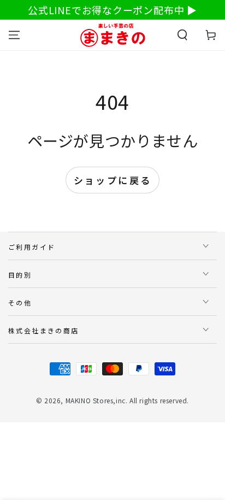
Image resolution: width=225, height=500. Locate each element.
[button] (182, 35)
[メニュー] (14, 35)
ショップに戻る (113, 180)
